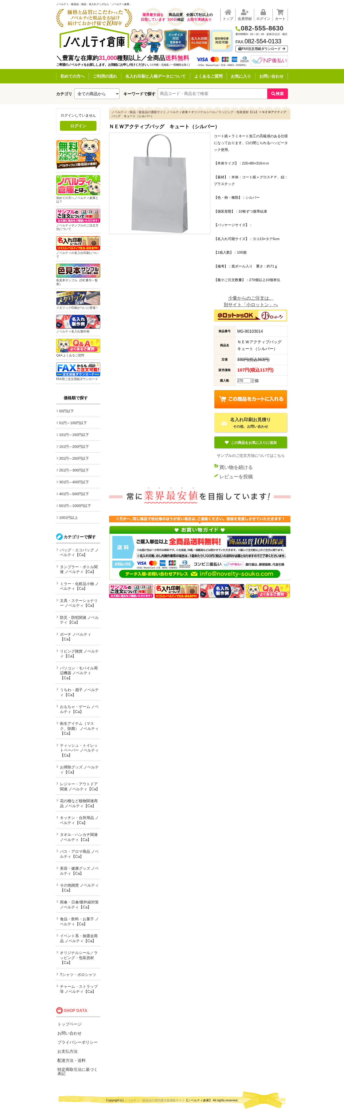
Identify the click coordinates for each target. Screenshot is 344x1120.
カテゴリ (64, 94)
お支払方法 (67, 1051)
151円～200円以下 (74, 447)
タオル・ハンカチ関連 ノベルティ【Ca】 (79, 837)
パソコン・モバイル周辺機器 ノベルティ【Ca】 (79, 673)
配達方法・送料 (71, 1060)
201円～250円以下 (74, 458)
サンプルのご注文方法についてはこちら (251, 455)
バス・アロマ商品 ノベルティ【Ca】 (79, 854)
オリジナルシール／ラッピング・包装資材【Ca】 (79, 958)
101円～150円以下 (74, 435)
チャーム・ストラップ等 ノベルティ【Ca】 (79, 989)
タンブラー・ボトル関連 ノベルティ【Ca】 (79, 569)
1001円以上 (68, 518)
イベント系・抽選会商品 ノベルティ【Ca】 (79, 938)
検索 (280, 93)
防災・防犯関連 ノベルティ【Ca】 (79, 620)
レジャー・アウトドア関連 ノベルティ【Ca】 (80, 786)
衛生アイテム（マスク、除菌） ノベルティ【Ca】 (79, 728)
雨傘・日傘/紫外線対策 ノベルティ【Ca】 (79, 904)
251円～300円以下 (74, 470)
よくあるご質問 (208, 76)
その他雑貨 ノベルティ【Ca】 (79, 887)
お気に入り (241, 76)
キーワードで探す (139, 94)
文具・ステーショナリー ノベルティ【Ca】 (79, 603)
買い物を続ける (236, 467)
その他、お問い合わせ (250, 422)
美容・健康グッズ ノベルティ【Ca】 (79, 870)
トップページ (69, 1024)
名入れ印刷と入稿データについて (155, 76)
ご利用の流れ (105, 76)
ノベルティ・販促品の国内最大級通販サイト (154, 1100)
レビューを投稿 (236, 476)
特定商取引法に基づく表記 (77, 1071)
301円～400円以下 (74, 482)
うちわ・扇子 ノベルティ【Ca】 (79, 692)
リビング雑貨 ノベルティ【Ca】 (79, 653)
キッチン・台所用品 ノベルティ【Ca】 (79, 820)
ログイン (78, 126)
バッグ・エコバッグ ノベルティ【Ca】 (79, 552)
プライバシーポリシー (77, 1042)
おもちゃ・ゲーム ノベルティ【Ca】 (79, 709)
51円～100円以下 (73, 423)
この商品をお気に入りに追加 (253, 442)
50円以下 (66, 411)
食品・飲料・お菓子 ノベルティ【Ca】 (79, 921)
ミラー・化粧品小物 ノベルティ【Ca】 (79, 586)
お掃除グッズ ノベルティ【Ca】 (79, 769)
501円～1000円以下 (75, 506)
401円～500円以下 (74, 494)
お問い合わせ (271, 76)
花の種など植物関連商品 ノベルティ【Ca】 (79, 803)
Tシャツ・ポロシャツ (78, 974)
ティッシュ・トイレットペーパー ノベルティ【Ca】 (79, 750)
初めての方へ (72, 76)
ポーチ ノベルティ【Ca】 (75, 636)
